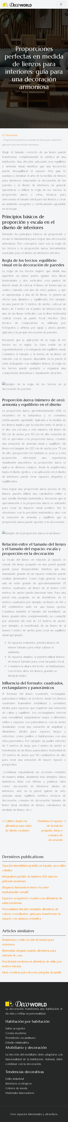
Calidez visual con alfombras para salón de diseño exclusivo (18, 825)
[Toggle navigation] (61, 4)
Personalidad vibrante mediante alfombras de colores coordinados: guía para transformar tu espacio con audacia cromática (31, 913)
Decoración (11, 135)
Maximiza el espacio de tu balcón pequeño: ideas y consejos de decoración (50, 830)
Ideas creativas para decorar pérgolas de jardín (31, 972)
